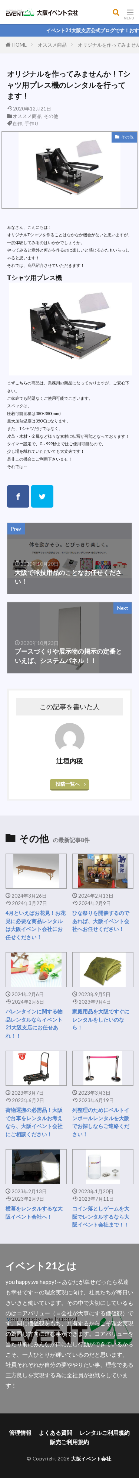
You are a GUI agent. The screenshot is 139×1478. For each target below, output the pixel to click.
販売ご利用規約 (69, 1441)
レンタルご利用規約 (105, 1432)
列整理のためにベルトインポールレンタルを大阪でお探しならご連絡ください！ (100, 1122)
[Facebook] (18, 496)
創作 (17, 124)
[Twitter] (42, 496)
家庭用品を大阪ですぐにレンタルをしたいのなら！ (100, 1019)
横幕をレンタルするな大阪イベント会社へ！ (34, 1212)
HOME (19, 45)
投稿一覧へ (68, 784)
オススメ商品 (52, 45)
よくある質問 (55, 1432)
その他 (51, 116)
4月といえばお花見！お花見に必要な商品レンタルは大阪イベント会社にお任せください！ (36, 925)
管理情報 (20, 1432)
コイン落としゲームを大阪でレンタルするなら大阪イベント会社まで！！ (100, 1216)
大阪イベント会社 (91, 1459)
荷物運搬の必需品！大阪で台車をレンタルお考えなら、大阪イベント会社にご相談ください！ (34, 1122)
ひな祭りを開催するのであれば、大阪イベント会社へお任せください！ (100, 921)
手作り (31, 124)
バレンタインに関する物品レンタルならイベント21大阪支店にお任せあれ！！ (34, 1023)
